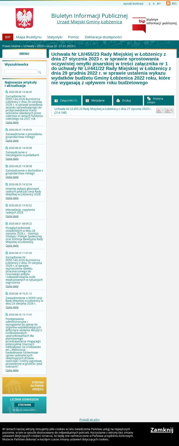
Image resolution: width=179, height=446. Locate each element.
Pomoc (73, 37)
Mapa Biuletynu (28, 37)
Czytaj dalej (12, 122)
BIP (7, 37)
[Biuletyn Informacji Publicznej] (154, 32)
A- (150, 3)
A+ (159, 3)
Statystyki (54, 37)
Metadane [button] (98, 100)
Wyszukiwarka (16, 64)
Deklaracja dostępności (103, 37)
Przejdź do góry (89, 419)
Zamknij (162, 429)
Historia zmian (155, 100)
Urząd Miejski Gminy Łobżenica (89, 22)
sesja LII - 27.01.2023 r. (61, 46)
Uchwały (28, 46)
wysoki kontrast (133, 3)
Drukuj (126, 100)
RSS (174, 3)
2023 (40, 46)
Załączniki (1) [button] (68, 100)
